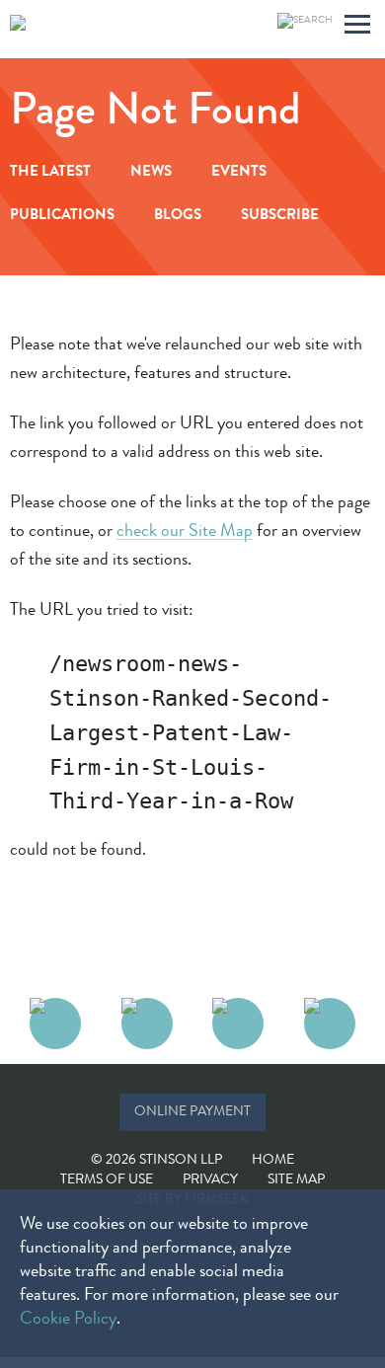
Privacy (210, 1180)
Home (273, 1161)
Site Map (296, 1180)
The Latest (50, 173)
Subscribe (280, 216)
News (151, 173)
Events (239, 173)
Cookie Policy (68, 1320)
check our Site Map (184, 532)
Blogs (177, 216)
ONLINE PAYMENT (192, 1112)
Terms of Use (106, 1180)
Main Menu (357, 27)
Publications (62, 216)
